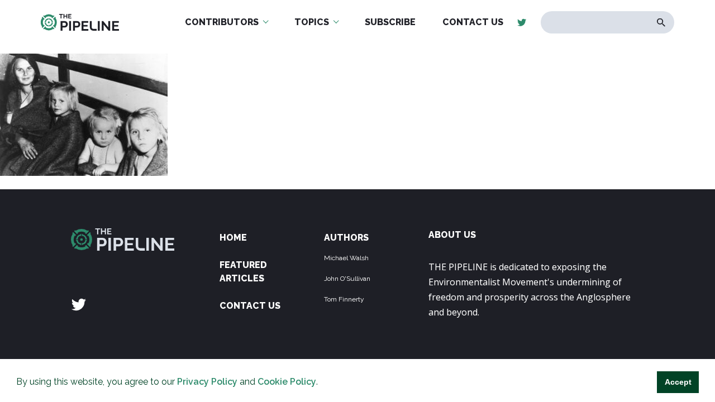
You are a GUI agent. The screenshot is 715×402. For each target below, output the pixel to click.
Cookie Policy (287, 381)
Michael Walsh (346, 258)
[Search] (661, 22)
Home (233, 237)
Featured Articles (243, 272)
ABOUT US (452, 234)
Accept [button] (678, 381)
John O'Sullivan (347, 279)
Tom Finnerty (344, 299)
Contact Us (250, 305)
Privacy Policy (207, 381)
